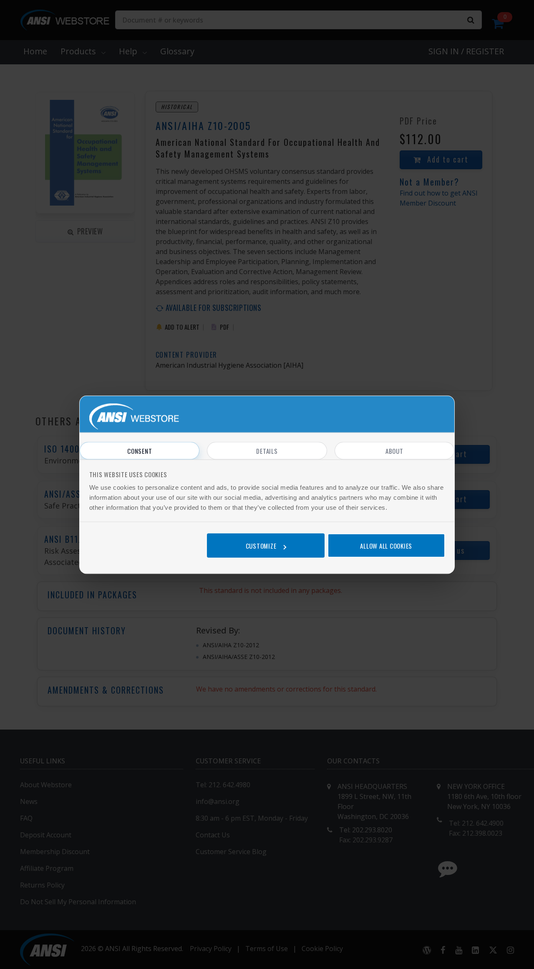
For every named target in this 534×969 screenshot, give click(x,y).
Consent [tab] (139, 450)
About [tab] (394, 450)
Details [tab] (266, 450)
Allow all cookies (386, 545)
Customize (261, 545)
